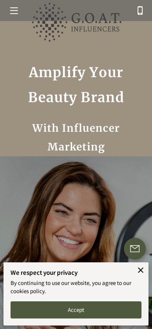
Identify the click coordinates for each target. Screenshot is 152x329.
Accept (76, 309)
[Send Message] (135, 249)
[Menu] (13, 10)
